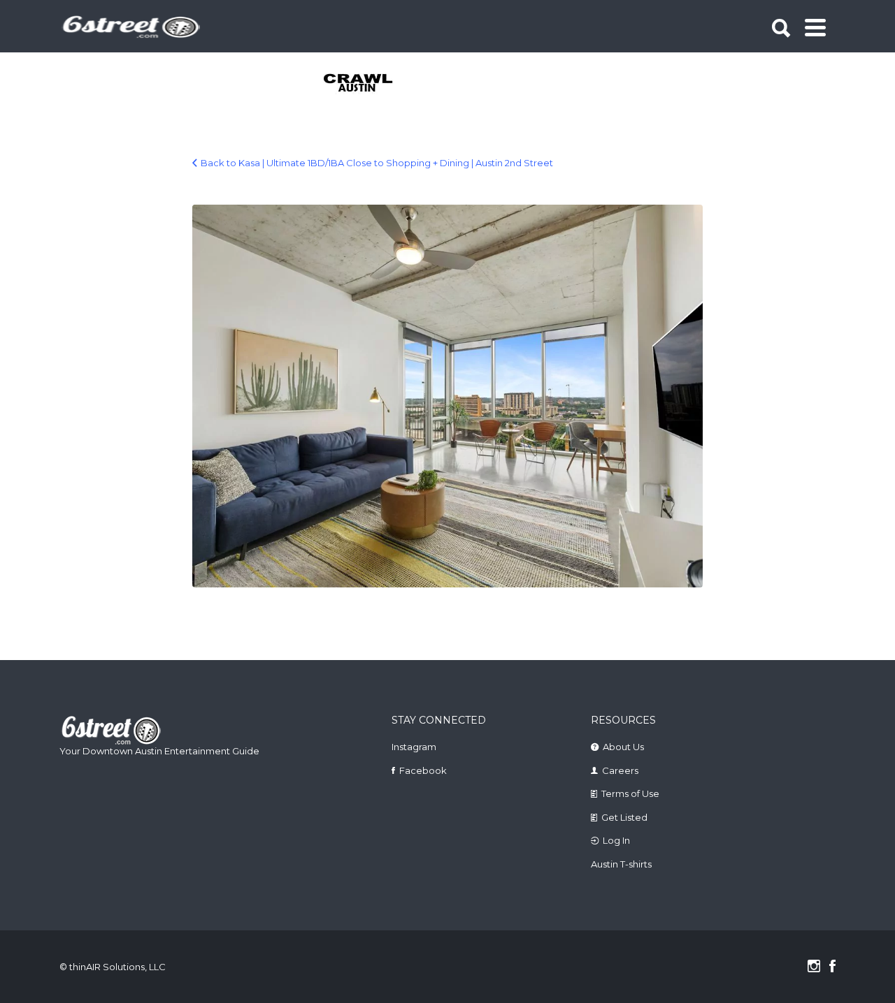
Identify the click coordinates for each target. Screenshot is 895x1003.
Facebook (423, 770)
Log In (616, 840)
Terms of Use (630, 793)
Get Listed (624, 817)
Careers (620, 770)
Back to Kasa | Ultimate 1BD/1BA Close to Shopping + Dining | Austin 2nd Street (377, 162)
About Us (623, 746)
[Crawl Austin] (366, 83)
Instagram (414, 746)
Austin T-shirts (621, 864)
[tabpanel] (366, 83)
